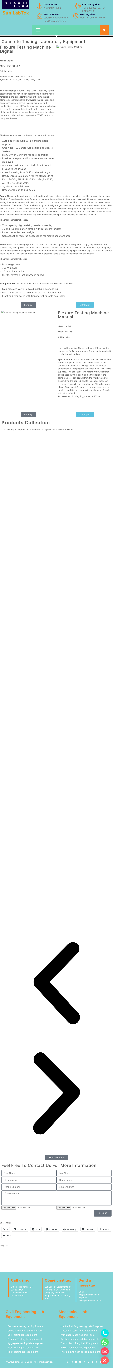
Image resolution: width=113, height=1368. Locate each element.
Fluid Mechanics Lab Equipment (78, 1347)
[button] (56, 984)
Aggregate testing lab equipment (26, 1343)
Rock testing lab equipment (23, 1351)
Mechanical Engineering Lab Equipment (82, 1326)
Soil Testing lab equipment (22, 1334)
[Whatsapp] (105, 1342)
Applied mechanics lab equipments (79, 1339)
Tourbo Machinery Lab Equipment (79, 1343)
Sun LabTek (16, 13)
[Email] (105, 1351)
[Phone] (105, 1333)
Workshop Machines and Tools (77, 1334)
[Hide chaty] (105, 1360)
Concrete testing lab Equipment (26, 1326)
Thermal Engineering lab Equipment (80, 1351)
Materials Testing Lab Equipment (78, 1330)
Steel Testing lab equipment (23, 1347)
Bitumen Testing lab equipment (25, 1339)
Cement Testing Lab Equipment (25, 1330)
